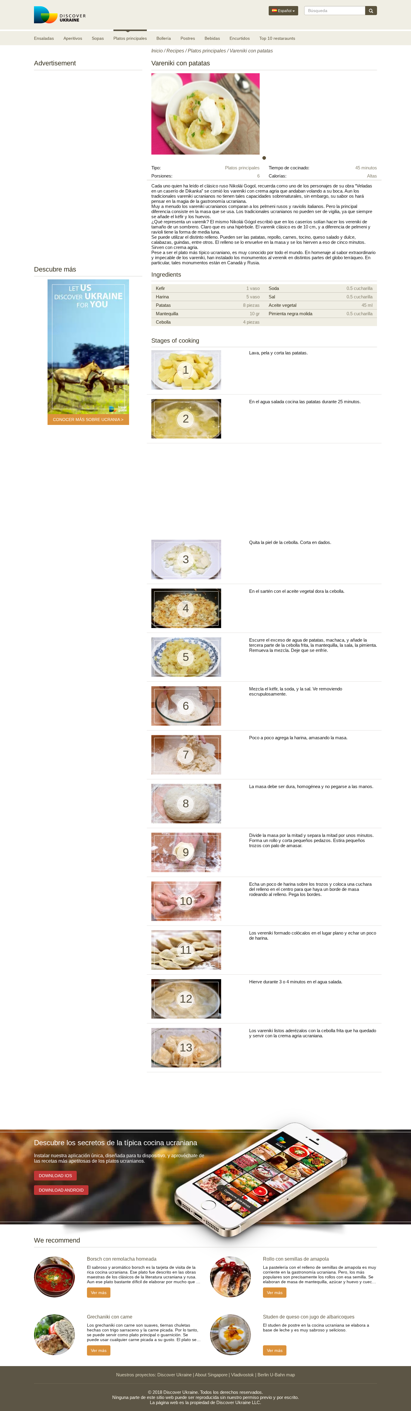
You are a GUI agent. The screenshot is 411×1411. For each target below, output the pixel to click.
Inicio (157, 50)
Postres (188, 38)
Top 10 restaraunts (277, 38)
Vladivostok (242, 1374)
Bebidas (212, 38)
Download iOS (55, 1175)
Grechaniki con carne (109, 1316)
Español (284, 11)
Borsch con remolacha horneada (121, 1259)
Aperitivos (72, 38)
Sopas (98, 38)
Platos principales (130, 38)
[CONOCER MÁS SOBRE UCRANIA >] (88, 346)
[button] (168, 114)
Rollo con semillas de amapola (296, 1259)
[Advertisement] (88, 166)
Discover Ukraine (174, 1374)
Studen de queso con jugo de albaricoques (308, 1316)
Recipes (175, 50)
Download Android (61, 1190)
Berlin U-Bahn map (276, 1374)
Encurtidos (240, 38)
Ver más (99, 1292)
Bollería (163, 38)
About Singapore (211, 1374)
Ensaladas (44, 38)
